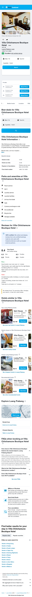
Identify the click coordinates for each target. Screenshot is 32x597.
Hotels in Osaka (6, 546)
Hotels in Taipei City (7, 550)
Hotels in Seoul (6, 559)
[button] (3, 7)
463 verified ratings (16, 53)
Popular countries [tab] (18, 535)
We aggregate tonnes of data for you (12, 583)
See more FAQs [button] (16, 479)
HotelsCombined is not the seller (11, 580)
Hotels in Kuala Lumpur (8, 548)
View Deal (23, 321)
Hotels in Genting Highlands (10, 553)
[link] (13, 325)
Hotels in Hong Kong (8, 543)
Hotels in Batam (6, 555)
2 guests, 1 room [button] (8, 63)
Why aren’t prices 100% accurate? (12, 586)
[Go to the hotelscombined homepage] (12, 7)
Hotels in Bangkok (7, 564)
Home (3, 593)
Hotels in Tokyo (6, 557)
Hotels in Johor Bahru (8, 562)
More (2, 152)
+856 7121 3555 (6, 51)
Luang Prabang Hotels (21, 593)
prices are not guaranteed (12, 575)
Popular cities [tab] (6, 535)
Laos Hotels (9, 593)
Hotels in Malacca (7, 566)
